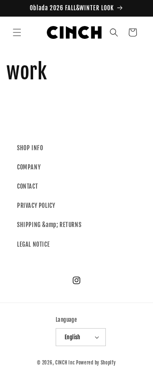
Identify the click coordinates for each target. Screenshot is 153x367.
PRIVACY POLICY (36, 205)
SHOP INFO (30, 147)
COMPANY (28, 167)
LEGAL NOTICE (33, 244)
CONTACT (27, 186)
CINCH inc (65, 363)
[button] (17, 32)
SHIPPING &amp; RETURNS (49, 224)
